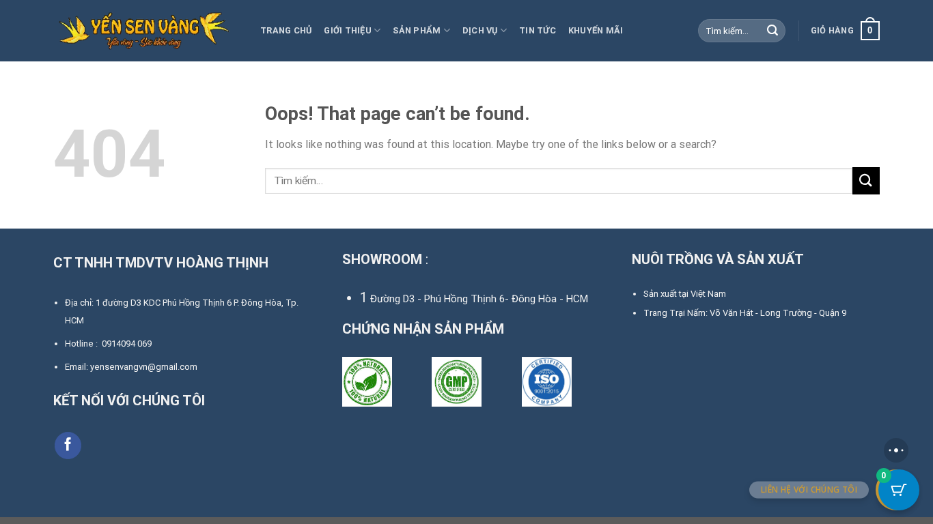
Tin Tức (537, 30)
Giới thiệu (348, 30)
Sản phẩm (417, 30)
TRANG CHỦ (285, 30)
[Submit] (773, 30)
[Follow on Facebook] (68, 445)
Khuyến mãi (596, 30)
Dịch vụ (480, 30)
